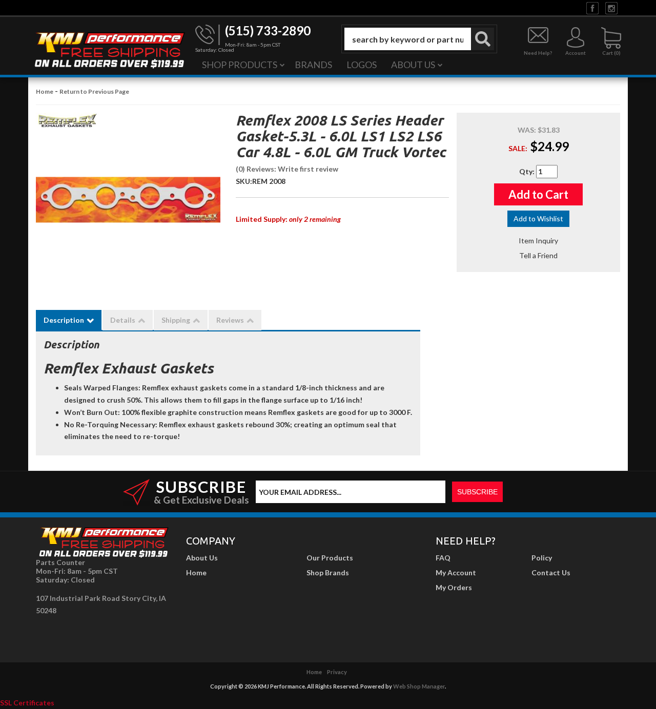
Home (44, 91)
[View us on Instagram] (611, 7)
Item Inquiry (538, 240)
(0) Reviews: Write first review (287, 168)
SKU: (244, 181)
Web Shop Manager (419, 686)
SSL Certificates (27, 702)
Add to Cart (538, 194)
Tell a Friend (538, 255)
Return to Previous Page (94, 91)
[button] (419, 39)
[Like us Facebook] (592, 7)
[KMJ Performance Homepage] (109, 49)
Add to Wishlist (538, 218)
